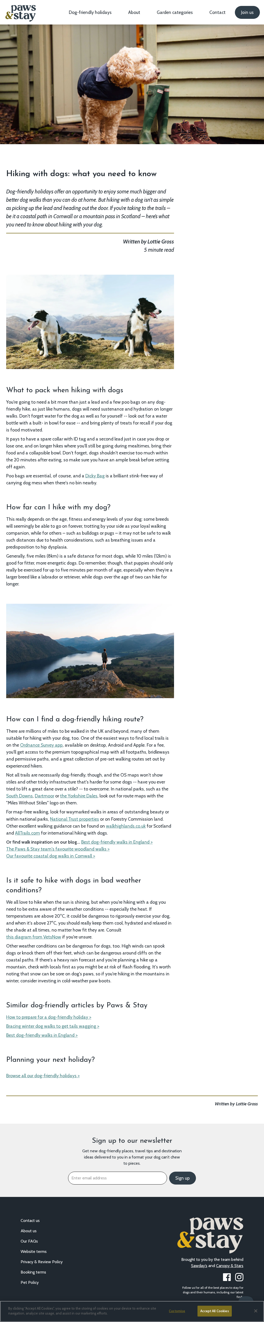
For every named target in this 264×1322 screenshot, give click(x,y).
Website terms (34, 1251)
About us (29, 1230)
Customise (177, 1311)
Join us (247, 12)
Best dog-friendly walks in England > (117, 842)
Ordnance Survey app (41, 745)
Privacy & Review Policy (42, 1261)
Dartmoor (44, 795)
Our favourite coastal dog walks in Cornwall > (50, 856)
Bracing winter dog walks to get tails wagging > (52, 1026)
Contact (217, 12)
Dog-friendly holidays (90, 12)
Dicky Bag (95, 475)
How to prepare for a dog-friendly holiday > (48, 1017)
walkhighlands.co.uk (126, 826)
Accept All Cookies (214, 1311)
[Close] (255, 1311)
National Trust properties (74, 819)
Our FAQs (29, 1241)
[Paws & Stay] (20, 11)
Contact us (30, 1220)
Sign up (182, 1178)
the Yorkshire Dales (78, 795)
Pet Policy (30, 1282)
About (134, 12)
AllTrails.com (27, 833)
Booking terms (33, 1272)
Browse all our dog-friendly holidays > (43, 1075)
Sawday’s (199, 1265)
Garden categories (175, 12)
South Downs (19, 795)
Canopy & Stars (229, 1265)
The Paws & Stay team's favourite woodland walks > (58, 849)
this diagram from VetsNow (33, 937)
